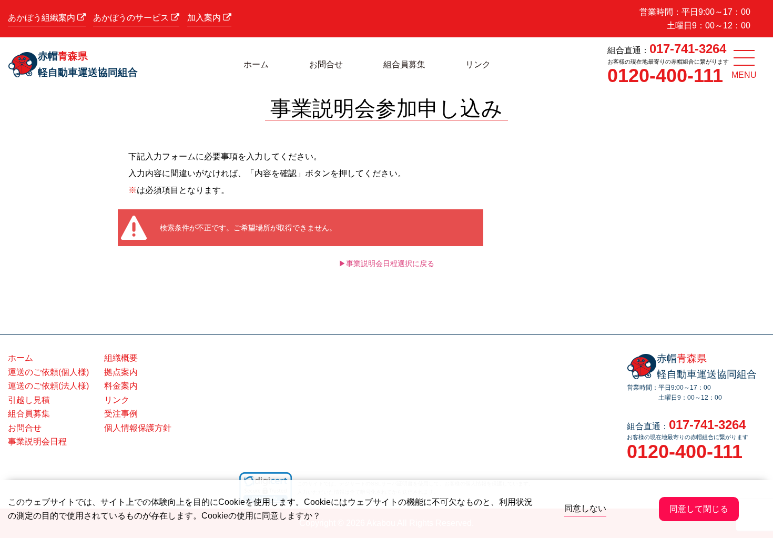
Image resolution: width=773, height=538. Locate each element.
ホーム (256, 64)
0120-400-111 (665, 75)
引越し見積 (29, 399)
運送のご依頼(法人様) (48, 385)
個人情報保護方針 (137, 427)
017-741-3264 (687, 49)
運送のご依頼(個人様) (48, 372)
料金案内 (121, 385)
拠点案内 (121, 372)
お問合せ (326, 64)
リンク (478, 64)
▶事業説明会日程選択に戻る (386, 263)
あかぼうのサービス (132, 17)
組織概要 (121, 357)
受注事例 (121, 413)
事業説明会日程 (37, 441)
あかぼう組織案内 (42, 17)
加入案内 (205, 17)
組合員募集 (404, 64)
